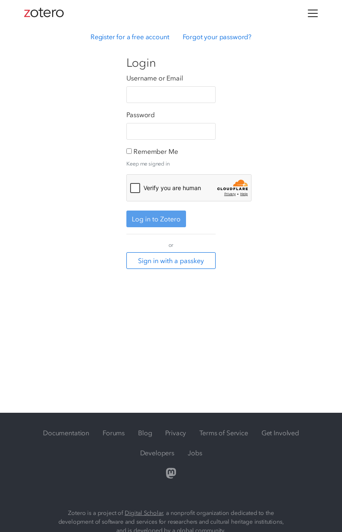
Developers (157, 453)
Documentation (66, 433)
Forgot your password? (217, 37)
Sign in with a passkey (171, 260)
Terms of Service (223, 433)
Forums (114, 433)
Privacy (175, 433)
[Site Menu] (312, 13)
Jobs (195, 453)
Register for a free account (130, 37)
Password (140, 114)
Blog (145, 433)
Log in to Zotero (156, 219)
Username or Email (154, 78)
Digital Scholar (144, 513)
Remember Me (155, 151)
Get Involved (280, 433)
